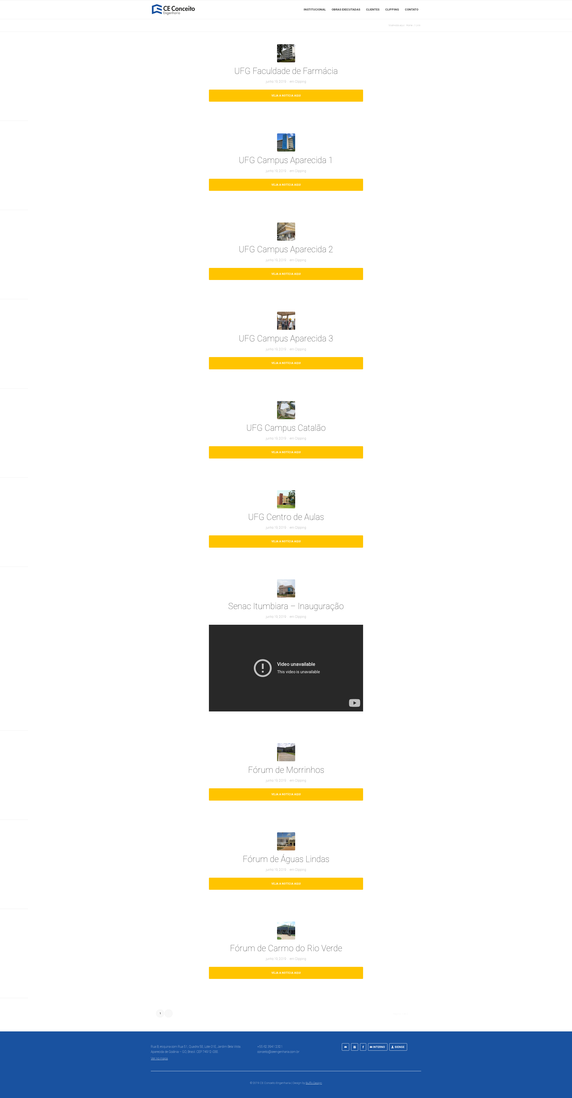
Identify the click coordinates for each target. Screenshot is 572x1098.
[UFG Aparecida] (286, 142)
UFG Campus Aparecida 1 (286, 160)
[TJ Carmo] (286, 930)
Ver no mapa (159, 1058)
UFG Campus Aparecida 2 (286, 249)
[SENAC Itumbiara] (286, 588)
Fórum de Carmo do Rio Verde (286, 948)
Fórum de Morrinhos (286, 770)
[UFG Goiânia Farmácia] (286, 53)
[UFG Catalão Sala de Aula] (286, 410)
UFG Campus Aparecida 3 (286, 338)
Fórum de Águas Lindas (286, 859)
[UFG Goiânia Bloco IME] (286, 499)
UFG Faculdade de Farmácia (286, 71)
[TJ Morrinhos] (286, 752)
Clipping (300, 81)
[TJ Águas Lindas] (286, 841)
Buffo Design (314, 1083)
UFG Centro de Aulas (286, 517)
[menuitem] (315, 9)
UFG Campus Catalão (286, 428)
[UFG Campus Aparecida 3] (286, 321)
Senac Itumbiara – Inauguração (286, 606)
